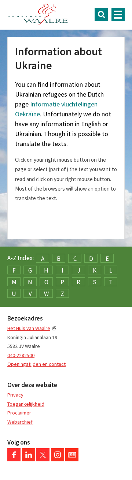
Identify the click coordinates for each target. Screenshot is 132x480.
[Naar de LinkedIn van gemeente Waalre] (28, 459)
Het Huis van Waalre (28, 328)
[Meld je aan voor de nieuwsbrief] (71, 459)
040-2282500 (20, 355)
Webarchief (20, 422)
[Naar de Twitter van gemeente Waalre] (43, 459)
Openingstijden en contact (36, 364)
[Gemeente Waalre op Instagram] (57, 459)
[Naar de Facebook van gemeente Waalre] (14, 459)
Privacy (15, 394)
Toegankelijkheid (25, 404)
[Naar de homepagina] (38, 14)
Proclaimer (19, 412)
